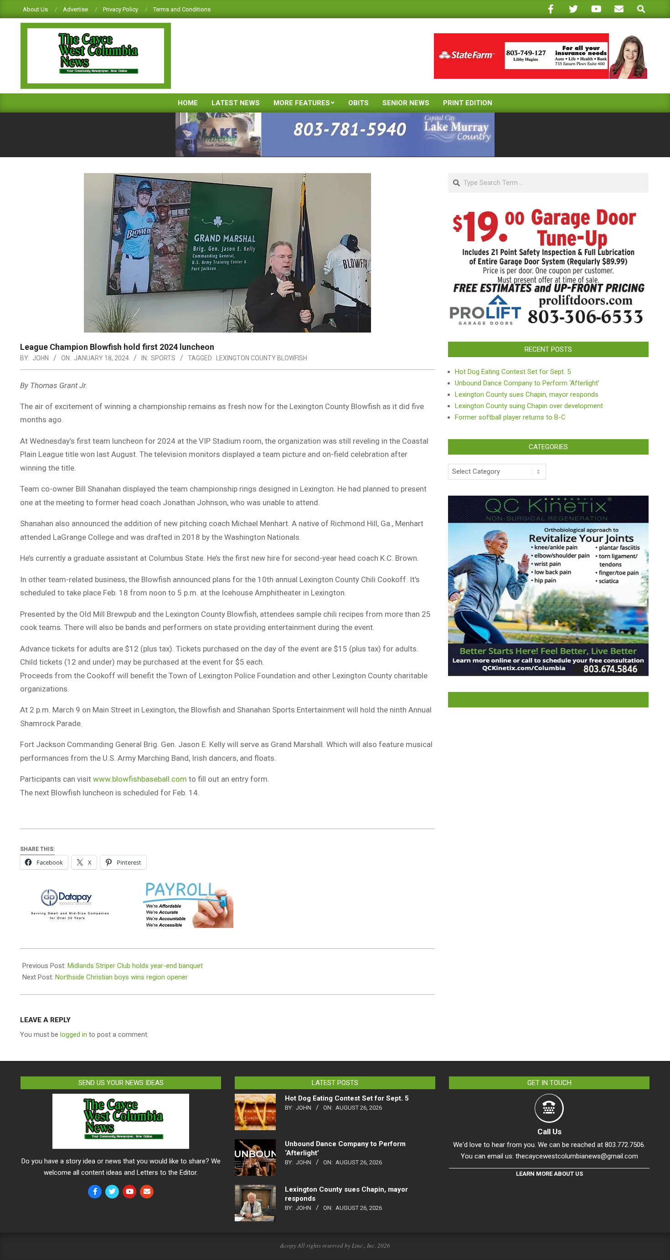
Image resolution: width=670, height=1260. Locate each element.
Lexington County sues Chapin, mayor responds (526, 394)
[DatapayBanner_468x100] (126, 888)
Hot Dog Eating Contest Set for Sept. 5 (513, 372)
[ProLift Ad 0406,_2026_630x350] (548, 214)
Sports (163, 358)
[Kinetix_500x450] (548, 501)
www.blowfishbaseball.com (140, 779)
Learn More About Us (549, 1173)
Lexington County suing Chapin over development (529, 406)
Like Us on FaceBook (548, 700)
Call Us (549, 1131)
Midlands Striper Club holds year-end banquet (135, 966)
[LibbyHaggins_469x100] (540, 37)
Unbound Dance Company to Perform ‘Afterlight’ (527, 383)
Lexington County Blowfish (261, 358)
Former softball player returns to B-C (510, 417)
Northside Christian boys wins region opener (121, 977)
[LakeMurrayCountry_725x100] (335, 116)
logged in (73, 1034)
